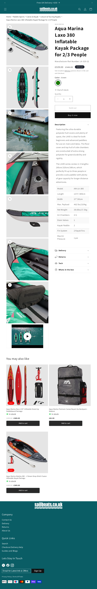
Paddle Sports (19, 17)
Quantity (58, 94)
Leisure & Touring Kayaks (50, 17)
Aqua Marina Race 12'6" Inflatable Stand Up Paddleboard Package (22, 410)
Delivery (67, 71)
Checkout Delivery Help (12, 547)
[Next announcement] (92, 3)
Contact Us (7, 519)
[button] (5, 9)
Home (8, 17)
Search (5, 543)
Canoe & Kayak (33, 17)
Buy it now (73, 115)
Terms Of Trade (18, 577)
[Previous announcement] (5, 3)
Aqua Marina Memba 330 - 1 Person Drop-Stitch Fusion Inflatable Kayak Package (26, 477)
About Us (6, 530)
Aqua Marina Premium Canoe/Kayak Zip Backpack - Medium (68, 410)
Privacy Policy (7, 577)
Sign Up (37, 571)
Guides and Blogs (10, 551)
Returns (5, 527)
